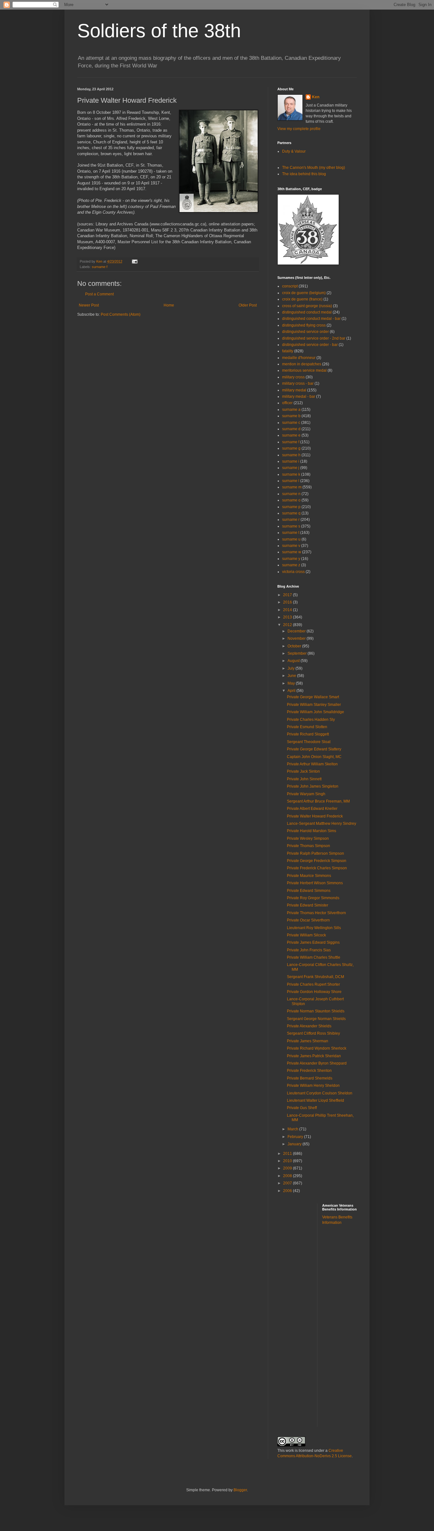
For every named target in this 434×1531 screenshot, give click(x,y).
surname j (290, 468)
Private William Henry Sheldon (313, 1085)
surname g (291, 448)
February (296, 1136)
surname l (290, 481)
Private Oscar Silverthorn (308, 920)
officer (287, 403)
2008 (288, 1176)
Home (169, 305)
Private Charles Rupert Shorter (313, 984)
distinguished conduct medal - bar (311, 318)
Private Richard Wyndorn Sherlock (316, 1048)
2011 (288, 1153)
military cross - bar (298, 383)
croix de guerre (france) (302, 299)
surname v (291, 545)
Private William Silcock (306, 935)
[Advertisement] (347, 1330)
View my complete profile (299, 129)
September (298, 653)
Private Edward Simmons (308, 890)
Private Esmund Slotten (307, 727)
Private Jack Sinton (303, 771)
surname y (291, 558)
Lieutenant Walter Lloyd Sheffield (315, 1100)
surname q (291, 513)
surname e (291, 435)
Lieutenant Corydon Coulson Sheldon (319, 1093)
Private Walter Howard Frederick (315, 816)
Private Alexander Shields (309, 1026)
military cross (293, 377)
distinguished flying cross (304, 325)
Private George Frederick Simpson (316, 861)
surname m (292, 487)
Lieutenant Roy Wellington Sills (314, 928)
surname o (291, 500)
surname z (291, 565)
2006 (288, 1191)
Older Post (248, 305)
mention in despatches (301, 364)
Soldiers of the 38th (159, 30)
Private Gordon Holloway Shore (314, 992)
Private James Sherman (307, 1041)
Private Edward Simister (307, 905)
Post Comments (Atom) (120, 314)
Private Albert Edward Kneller (312, 808)
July (291, 668)
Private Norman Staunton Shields (315, 1011)
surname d (291, 429)
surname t (290, 532)
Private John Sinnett (304, 779)
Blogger (240, 1490)
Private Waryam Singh (306, 794)
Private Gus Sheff (302, 1108)
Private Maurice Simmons (309, 875)
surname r (291, 519)
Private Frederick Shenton (309, 1070)
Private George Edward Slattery (314, 749)
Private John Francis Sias (309, 950)
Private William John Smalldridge (315, 712)
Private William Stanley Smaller (314, 704)
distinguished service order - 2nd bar (313, 338)
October (295, 646)
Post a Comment (99, 294)
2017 (288, 595)
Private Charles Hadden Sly (311, 719)
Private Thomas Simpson (308, 846)
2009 (288, 1168)
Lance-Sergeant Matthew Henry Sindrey (321, 823)
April (292, 690)
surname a (291, 409)
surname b (291, 416)
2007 (288, 1183)
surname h (291, 455)
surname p (291, 507)
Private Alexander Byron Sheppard (317, 1063)
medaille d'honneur (298, 357)
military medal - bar (298, 396)
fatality (287, 351)
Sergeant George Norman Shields (316, 1019)
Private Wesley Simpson (308, 838)
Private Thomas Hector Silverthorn (316, 913)
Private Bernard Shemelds (309, 1078)
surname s (291, 526)
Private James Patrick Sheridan (314, 1056)
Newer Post (89, 305)
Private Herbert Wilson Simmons (315, 883)
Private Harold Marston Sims (311, 831)
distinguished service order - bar (310, 344)
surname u (291, 539)
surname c (291, 422)
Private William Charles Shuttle (313, 957)
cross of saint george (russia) (307, 306)
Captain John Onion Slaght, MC (314, 757)
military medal (294, 390)
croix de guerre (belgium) (304, 293)
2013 (288, 617)
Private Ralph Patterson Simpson (315, 853)
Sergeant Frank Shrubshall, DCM (315, 977)
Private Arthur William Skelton (312, 764)
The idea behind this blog (304, 174)
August (294, 661)
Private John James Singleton (312, 786)
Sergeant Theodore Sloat (308, 742)
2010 (288, 1161)
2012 (288, 625)
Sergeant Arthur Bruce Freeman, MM (318, 801)
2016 (288, 602)
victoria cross (293, 571)
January (295, 1144)
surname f (99, 267)
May (292, 683)
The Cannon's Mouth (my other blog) (313, 167)
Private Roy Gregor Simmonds (313, 898)
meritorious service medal (304, 370)
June (292, 675)
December (297, 631)
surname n (291, 494)
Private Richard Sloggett (308, 734)
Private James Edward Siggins (313, 942)
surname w (291, 552)
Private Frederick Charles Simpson (317, 868)
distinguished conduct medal (307, 312)
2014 (288, 610)
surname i (290, 461)
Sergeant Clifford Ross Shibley (313, 1033)
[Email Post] (134, 261)
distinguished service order (305, 331)
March (293, 1129)
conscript (290, 286)
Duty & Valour (294, 151)
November (297, 638)
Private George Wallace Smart (313, 697)
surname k (291, 474)
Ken (99, 261)
